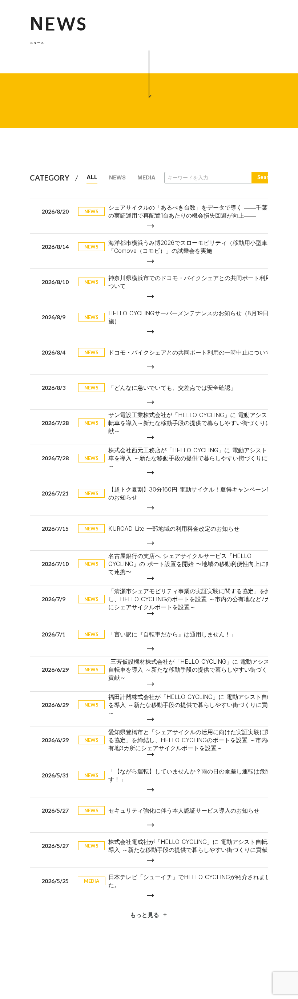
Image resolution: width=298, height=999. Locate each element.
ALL (91, 177)
